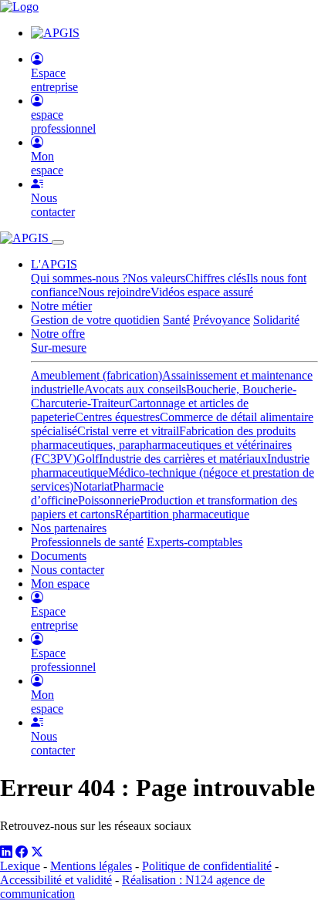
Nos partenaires (69, 528)
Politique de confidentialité (207, 865)
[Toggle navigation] (58, 242)
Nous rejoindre (114, 292)
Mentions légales (91, 865)
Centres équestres (117, 417)
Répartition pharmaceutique (182, 514)
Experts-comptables (194, 541)
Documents (58, 555)
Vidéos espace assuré (202, 292)
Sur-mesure (58, 347)
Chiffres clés (215, 278)
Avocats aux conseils (135, 389)
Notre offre (58, 333)
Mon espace (60, 583)
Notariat (93, 486)
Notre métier (61, 305)
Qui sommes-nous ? (79, 278)
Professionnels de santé (87, 541)
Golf (87, 458)
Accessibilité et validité (56, 879)
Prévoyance (221, 319)
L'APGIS (54, 264)
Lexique (20, 865)
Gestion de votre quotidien (95, 319)
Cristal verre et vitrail (128, 430)
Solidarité (276, 319)
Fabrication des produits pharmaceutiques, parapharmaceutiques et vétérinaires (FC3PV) (163, 444)
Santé (176, 319)
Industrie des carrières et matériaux (183, 458)
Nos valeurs (156, 278)
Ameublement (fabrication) (96, 375)
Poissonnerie (109, 500)
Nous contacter (67, 569)
